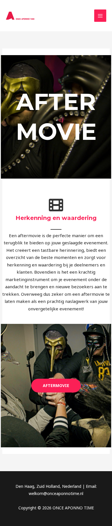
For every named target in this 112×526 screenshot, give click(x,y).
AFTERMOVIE (56, 385)
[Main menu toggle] (100, 15)
